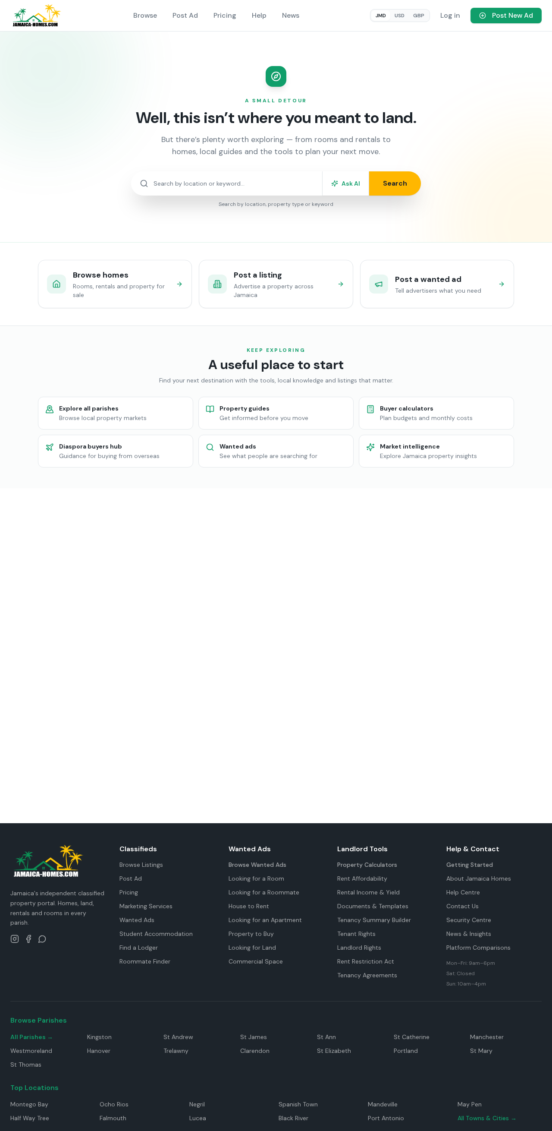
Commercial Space (256, 961)
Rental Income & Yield (368, 892)
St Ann (326, 1037)
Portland (406, 1051)
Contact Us (462, 906)
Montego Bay (29, 1104)
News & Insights (468, 934)
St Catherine (412, 1037)
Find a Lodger (138, 947)
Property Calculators (367, 865)
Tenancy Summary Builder (374, 920)
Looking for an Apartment (265, 920)
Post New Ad (512, 15)
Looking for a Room (256, 878)
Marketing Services (145, 906)
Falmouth (113, 1118)
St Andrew (178, 1037)
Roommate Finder (144, 961)
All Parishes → (31, 1037)
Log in (450, 15)
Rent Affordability (362, 878)
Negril (197, 1104)
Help (259, 15)
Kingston (99, 1037)
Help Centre (463, 892)
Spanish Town (298, 1104)
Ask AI (351, 183)
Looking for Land (252, 947)
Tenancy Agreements (367, 975)
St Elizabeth (334, 1051)
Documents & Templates (372, 906)
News (290, 15)
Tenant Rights (356, 934)
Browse (145, 15)
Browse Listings (141, 865)
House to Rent (249, 906)
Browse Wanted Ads (257, 865)
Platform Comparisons (478, 947)
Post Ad (185, 15)
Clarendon (255, 1051)
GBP (418, 15)
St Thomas (25, 1064)
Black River (293, 1118)
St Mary (481, 1051)
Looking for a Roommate (264, 892)
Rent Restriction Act (365, 961)
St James (253, 1037)
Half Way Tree (29, 1118)
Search (395, 183)
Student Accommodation (156, 934)
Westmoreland (31, 1051)
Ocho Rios (114, 1104)
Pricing (224, 15)
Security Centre (468, 920)
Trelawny (175, 1051)
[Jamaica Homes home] (36, 15)
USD (400, 15)
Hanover (98, 1051)
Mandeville (383, 1104)
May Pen (470, 1104)
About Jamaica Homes (478, 878)
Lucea (197, 1118)
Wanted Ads (136, 920)
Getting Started (469, 865)
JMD (381, 15)
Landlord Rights (359, 947)
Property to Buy (251, 934)
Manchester (487, 1037)
